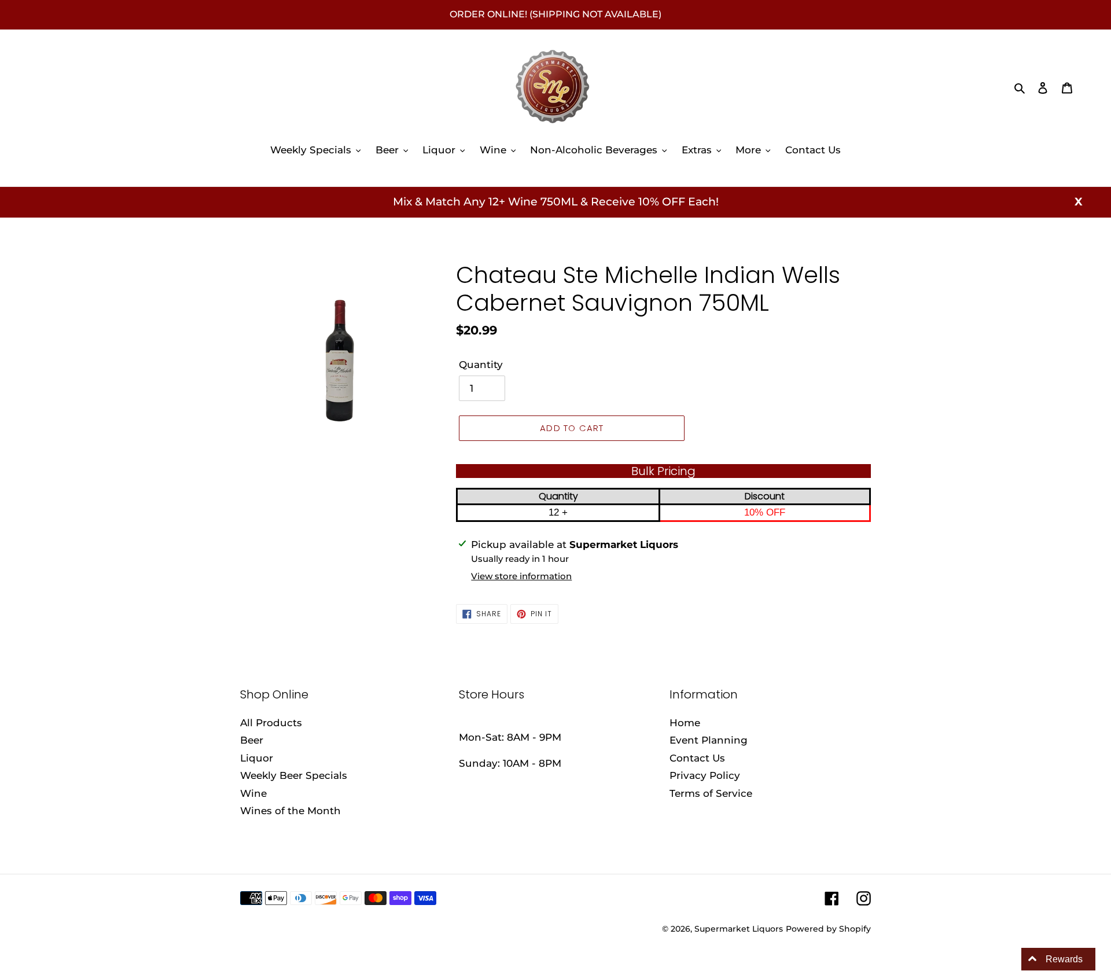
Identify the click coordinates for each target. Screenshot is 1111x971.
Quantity (481, 364)
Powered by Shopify (828, 929)
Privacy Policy (704, 775)
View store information (521, 576)
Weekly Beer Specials (293, 775)
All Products (271, 723)
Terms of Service (710, 793)
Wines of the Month (290, 810)
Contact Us (697, 758)
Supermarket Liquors (738, 929)
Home (684, 723)
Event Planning (708, 740)
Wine (253, 793)
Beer (251, 740)
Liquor (256, 758)
